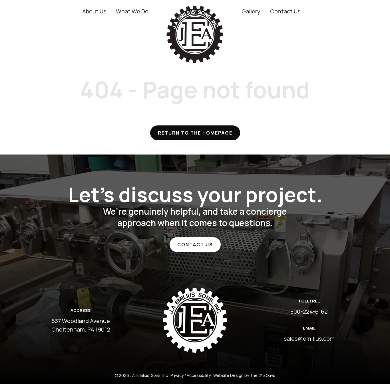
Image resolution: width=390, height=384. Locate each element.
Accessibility (199, 375)
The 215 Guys (262, 375)
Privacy (177, 375)
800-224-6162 (309, 311)
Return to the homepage (195, 133)
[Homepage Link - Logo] (195, 10)
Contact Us (195, 244)
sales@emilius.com (309, 338)
